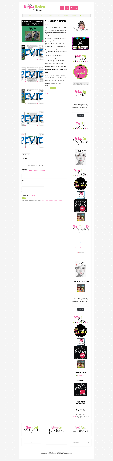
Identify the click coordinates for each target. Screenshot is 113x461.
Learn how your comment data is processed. (51, 200)
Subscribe (80, 115)
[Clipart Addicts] (81, 198)
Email (23, 185)
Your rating (25, 169)
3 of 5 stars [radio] (31, 171)
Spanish (47, 93)
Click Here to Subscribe (80, 247)
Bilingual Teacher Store (51, 74)
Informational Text (55, 92)
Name (23, 180)
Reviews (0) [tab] (26, 154)
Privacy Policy (32, 195)
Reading (62, 92)
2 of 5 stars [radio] (26, 171)
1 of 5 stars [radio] (22, 171)
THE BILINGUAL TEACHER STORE (52, 453)
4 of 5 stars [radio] (36, 171)
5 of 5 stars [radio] (43, 171)
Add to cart (53, 88)
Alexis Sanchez (84, 232)
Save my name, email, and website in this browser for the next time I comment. (41, 193)
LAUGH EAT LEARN (69, 453)
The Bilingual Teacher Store (34, 7)
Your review (25, 173)
